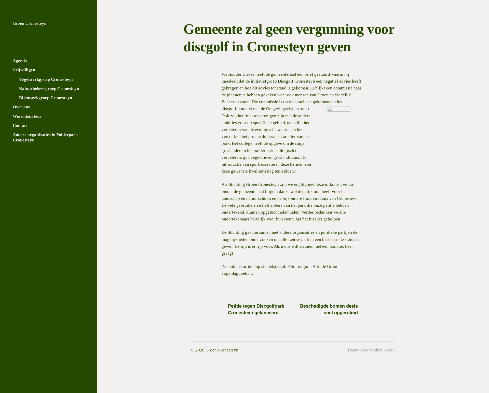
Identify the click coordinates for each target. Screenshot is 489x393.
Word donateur (27, 116)
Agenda (20, 60)
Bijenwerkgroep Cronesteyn (45, 97)
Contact (20, 125)
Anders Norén (382, 350)
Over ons (21, 106)
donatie (336, 246)
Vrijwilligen (24, 70)
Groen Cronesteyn (29, 23)
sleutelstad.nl (273, 266)
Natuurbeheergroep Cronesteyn (49, 88)
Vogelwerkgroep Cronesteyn (46, 79)
